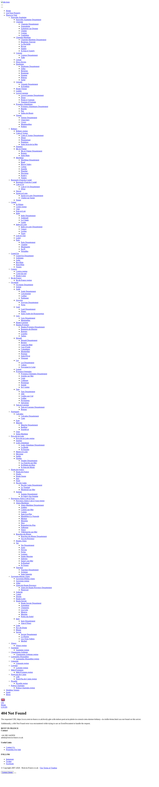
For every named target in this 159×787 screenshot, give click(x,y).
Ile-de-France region (24, 280)
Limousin (14, 661)
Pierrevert (24, 590)
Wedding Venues (12, 690)
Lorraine (14, 665)
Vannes (24, 178)
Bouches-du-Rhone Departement (34, 536)
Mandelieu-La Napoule (30, 516)
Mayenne (19, 454)
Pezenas (24, 354)
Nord (18, 481)
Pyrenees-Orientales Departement (34, 374)
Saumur (19, 441)
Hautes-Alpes (21, 541)
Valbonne (24, 527)
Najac (23, 305)
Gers (18, 316)
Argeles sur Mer (27, 376)
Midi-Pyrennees (17, 670)
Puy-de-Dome (21, 628)
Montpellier (25, 351)
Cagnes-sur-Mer (27, 510)
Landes (19, 91)
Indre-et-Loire (21, 224)
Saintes (23, 49)
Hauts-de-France (17, 469)
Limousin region (22, 663)
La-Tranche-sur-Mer (29, 463)
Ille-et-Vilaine (21, 149)
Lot (17, 360)
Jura (17, 478)
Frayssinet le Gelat (28, 367)
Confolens (25, 35)
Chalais (24, 31)
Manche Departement (29, 425)
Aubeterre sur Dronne (29, 28)
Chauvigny (25, 120)
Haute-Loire (20, 599)
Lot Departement (27, 363)
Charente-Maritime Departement (33, 40)
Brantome (25, 73)
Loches (24, 231)
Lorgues (24, 554)
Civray (23, 122)
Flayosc (24, 550)
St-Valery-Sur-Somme (29, 496)
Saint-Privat (25, 356)
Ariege (18, 287)
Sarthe (18, 456)
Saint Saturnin (26, 574)
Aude (18, 289)
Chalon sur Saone (28, 198)
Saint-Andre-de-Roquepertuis (32, 314)
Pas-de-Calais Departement (31, 485)
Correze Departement (29, 55)
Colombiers (25, 349)
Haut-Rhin (20, 265)
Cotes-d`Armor (22, 133)
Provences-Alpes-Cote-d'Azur (23, 498)
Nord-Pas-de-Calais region (26, 679)
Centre (13, 202)
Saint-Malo (25, 155)
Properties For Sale (13, 750)
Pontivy (24, 175)
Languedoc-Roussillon (20, 657)
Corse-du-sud (21, 273)
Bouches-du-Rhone (23, 534)
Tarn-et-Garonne (22, 405)
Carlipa (24, 296)
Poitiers (24, 126)
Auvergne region (22, 581)
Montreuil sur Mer (28, 490)
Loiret (18, 238)
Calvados (19, 414)
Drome (18, 596)
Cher (18, 209)
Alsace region (21, 645)
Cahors (23, 365)
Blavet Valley (26, 164)
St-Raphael (25, 563)
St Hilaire (19, 204)
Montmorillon (26, 124)
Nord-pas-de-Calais (18, 674)
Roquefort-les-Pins (28, 525)
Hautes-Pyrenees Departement (33, 327)
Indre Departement (28, 216)
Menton (24, 518)
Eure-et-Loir (21, 211)
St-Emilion (25, 86)
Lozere (18, 369)
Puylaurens (25, 400)
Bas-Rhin (19, 262)
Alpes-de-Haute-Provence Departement (36, 588)
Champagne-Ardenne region (27, 654)
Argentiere (25, 605)
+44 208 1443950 (8, 735)
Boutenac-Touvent (28, 42)
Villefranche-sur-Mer (29, 532)
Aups (23, 547)
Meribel (24, 641)
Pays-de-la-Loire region (25, 438)
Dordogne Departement (30, 66)
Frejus (23, 552)
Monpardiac (25, 320)
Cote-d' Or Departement (30, 187)
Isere (18, 619)
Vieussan (24, 358)
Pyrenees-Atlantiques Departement (34, 106)
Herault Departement (29, 340)
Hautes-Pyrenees (22, 325)
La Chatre (25, 220)
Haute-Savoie (21, 601)
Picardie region (22, 683)
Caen (23, 418)
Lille (18, 677)
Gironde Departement (29, 84)
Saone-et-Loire (22, 193)
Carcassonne (26, 294)
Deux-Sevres (21, 62)
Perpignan (25, 383)
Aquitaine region (22, 650)
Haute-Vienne (21, 89)
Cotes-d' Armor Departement (32, 135)
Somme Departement (29, 494)
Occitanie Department (24, 285)
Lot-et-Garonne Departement (32, 95)
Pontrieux (24, 142)
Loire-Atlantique (22, 443)
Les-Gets (24, 610)
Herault (19, 338)
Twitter (9, 761)
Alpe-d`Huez (26, 623)
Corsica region (21, 271)
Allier (18, 583)
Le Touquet (25, 487)
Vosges (18, 267)
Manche (19, 423)
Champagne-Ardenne (19, 652)
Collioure (24, 380)
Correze (19, 53)
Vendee (19, 458)
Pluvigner (24, 173)
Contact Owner (7, 772)
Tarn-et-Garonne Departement (32, 407)
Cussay (24, 229)
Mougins (24, 521)
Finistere (19, 147)
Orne (18, 432)
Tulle (23, 57)
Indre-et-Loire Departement (31, 227)
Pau (22, 111)
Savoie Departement (29, 634)
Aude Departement (28, 291)
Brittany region (22, 131)
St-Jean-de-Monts (28, 467)
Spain (8, 692)
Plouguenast (25, 140)
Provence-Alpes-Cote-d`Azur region (30, 501)
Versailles (24, 251)
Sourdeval (25, 429)
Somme (19, 492)
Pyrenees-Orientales (24, 371)
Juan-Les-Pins (26, 514)
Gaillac (23, 398)
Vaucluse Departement (30, 570)
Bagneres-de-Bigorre (29, 329)
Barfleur (24, 427)
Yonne (18, 200)
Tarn (18, 389)
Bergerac (24, 71)
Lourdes (24, 334)
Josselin (24, 169)
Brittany (14, 129)
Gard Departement (28, 309)
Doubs (18, 474)
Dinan (23, 138)
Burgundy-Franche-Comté (21, 180)
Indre (18, 213)
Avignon (24, 572)
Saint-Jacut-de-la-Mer (29, 144)
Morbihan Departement (30, 160)
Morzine (24, 614)
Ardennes (19, 258)
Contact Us (10, 747)
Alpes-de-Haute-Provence (26, 585)
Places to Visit (11, 15)
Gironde (19, 82)
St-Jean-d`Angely (28, 51)
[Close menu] (2, 7)
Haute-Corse (21, 276)
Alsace (13, 643)
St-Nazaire (25, 449)
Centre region (21, 207)
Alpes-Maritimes (22, 503)
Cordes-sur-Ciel (27, 396)
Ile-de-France (16, 278)
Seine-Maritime (22, 434)
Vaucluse (19, 567)
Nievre (18, 191)
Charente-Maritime (23, 37)
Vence (23, 530)
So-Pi (23, 249)
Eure (18, 420)
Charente (19, 22)
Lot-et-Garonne (22, 93)
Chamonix (25, 608)
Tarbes (23, 336)
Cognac (24, 33)
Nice (23, 523)
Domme (24, 75)
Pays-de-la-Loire (17, 436)
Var (17, 543)
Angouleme (25, 26)
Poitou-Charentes (17, 686)
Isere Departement (28, 621)
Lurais (23, 222)
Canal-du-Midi (26, 345)
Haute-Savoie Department (31, 603)
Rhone (18, 630)
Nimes (23, 311)
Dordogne (20, 64)
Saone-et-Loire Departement (32, 196)
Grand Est (15, 253)
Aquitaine (15, 648)
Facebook (10, 764)
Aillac (23, 69)
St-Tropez (25, 565)
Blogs (8, 694)
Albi (22, 394)
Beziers (24, 343)
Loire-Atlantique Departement (32, 445)
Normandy (15, 412)
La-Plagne (25, 637)
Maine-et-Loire (22, 452)
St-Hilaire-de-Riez (28, 465)
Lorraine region (22, 668)
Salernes (24, 559)
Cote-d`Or (20, 184)
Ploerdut (24, 171)
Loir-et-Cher (21, 236)
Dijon (23, 189)
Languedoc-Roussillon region (27, 659)
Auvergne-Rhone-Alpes (20, 576)
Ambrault (24, 218)
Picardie (14, 681)
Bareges (24, 331)
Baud (23, 162)
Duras (23, 98)
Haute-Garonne (22, 322)
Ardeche (19, 592)
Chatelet (24, 245)
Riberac (24, 77)
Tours (23, 233)
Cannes (24, 512)
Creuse (18, 60)
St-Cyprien (25, 387)
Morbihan (20, 158)
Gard (18, 307)
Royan (23, 46)
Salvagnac (25, 403)
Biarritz (24, 109)
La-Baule (24, 447)
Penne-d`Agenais (27, 100)
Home (8, 11)
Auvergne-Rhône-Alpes (25, 579)
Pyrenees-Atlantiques (24, 104)
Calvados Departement (30, 416)
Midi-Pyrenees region (24, 672)
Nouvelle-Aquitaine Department (28, 20)
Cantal (18, 594)
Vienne (18, 115)
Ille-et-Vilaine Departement (31, 151)
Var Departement (27, 545)
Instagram (10, 759)
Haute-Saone (21, 476)
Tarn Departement (28, 392)
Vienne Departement (29, 118)
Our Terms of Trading (48, 768)
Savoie (18, 632)
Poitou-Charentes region (25, 688)
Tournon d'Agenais (28, 102)
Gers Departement (28, 318)
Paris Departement (28, 242)
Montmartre (25, 247)
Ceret (23, 378)
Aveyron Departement (29, 302)
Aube (18, 260)
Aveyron (19, 300)
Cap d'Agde (25, 347)
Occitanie (14, 282)
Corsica (14, 269)
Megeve (24, 612)
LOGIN (4, 707)
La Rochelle (25, 44)
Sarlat (23, 80)
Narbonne (25, 298)
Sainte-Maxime (27, 556)
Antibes (24, 507)
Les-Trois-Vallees (28, 639)
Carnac (23, 167)
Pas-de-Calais (21, 483)
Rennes (24, 153)
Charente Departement (30, 24)
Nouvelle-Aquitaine (18, 17)
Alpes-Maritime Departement (32, 505)
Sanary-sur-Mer (27, 561)
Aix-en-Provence (27, 539)
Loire (18, 625)
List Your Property (13, 13)
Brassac (24, 409)
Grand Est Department (25, 256)
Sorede (23, 385)
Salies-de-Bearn (27, 113)
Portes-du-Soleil (27, 616)
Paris (18, 240)
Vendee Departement (29, 461)
